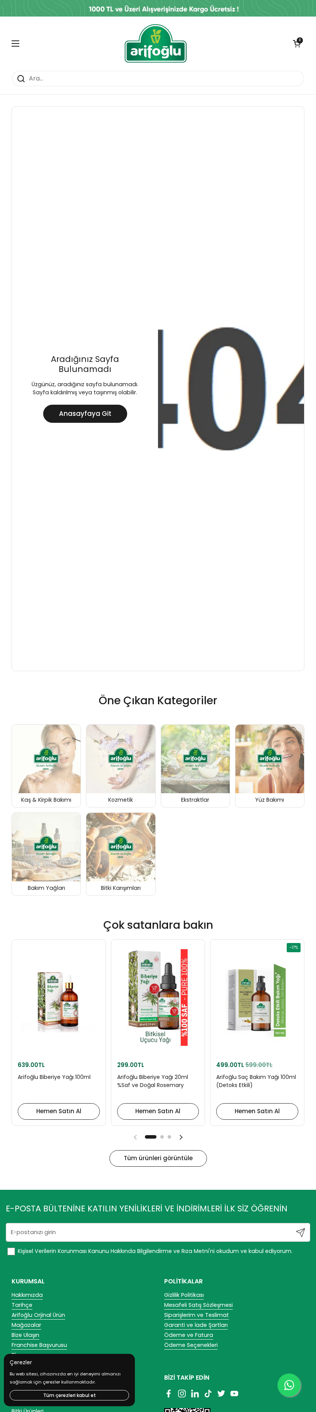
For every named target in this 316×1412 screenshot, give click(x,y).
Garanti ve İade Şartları (196, 1325)
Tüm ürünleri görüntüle (158, 1158)
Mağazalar (26, 1325)
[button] (296, 43)
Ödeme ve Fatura (188, 1335)
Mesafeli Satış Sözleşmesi (198, 1305)
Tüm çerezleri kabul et (69, 1395)
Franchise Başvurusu (39, 1345)
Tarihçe (22, 1305)
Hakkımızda (27, 1295)
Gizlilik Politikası (184, 1295)
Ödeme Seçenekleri (191, 1345)
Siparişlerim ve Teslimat (196, 1315)
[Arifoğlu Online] (156, 43)
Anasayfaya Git (85, 413)
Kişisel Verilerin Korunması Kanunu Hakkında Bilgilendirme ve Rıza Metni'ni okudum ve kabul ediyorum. (154, 1251)
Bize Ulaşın (25, 1335)
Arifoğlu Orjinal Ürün (38, 1315)
